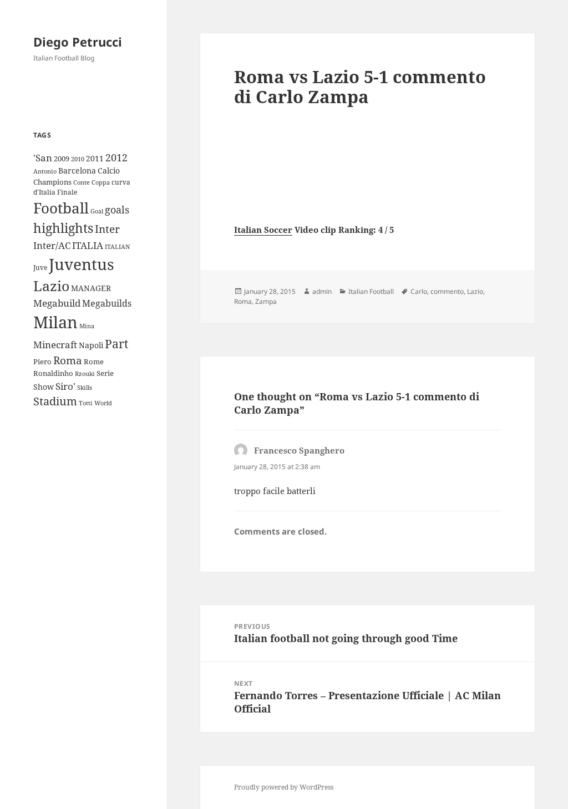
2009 (61, 159)
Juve (40, 267)
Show (43, 386)
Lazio (51, 285)
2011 (95, 158)
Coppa (101, 182)
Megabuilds (106, 303)
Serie (105, 373)
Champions (52, 182)
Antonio (45, 171)
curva (120, 182)
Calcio (109, 170)
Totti (86, 403)
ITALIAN (117, 246)
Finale (67, 192)
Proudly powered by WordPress (283, 787)
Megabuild (56, 303)
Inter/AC (51, 245)
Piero (42, 362)
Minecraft (55, 344)
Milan (55, 322)
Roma (67, 360)
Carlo (418, 291)
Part (116, 343)
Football (61, 208)
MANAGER (91, 288)
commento (447, 291)
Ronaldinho (53, 373)
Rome (94, 362)
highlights (63, 228)
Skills (84, 387)
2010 (77, 159)
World (103, 403)
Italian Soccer (263, 229)
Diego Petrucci (77, 41)
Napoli (91, 345)
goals (117, 209)
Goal (96, 211)
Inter (107, 229)
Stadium (55, 401)
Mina (86, 326)
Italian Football (371, 291)
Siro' (65, 386)
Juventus (81, 264)
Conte (81, 182)
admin (322, 291)
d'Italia (44, 192)
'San (42, 157)
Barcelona (77, 170)
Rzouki (85, 374)
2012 (116, 157)
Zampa (266, 301)
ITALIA (87, 245)
